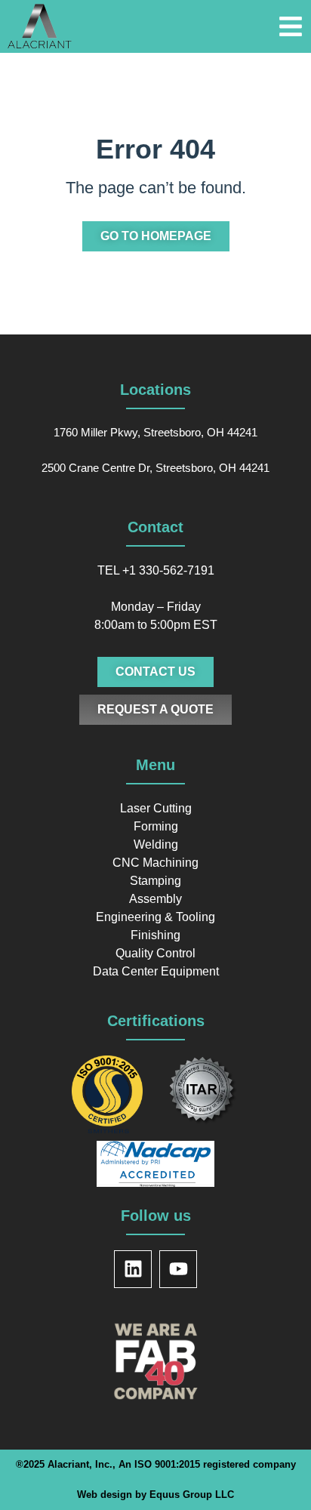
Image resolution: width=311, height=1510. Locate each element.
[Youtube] (178, 1269)
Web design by (113, 1494)
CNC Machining (155, 862)
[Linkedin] (133, 1269)
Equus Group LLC (191, 1494)
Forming (156, 826)
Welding (156, 844)
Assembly (155, 898)
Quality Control (155, 953)
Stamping (155, 880)
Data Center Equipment (156, 971)
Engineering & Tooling (155, 917)
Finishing (155, 935)
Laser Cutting (156, 808)
